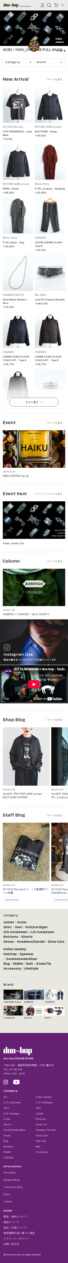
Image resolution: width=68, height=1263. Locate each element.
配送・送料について (15, 1216)
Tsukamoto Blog (12, 1187)
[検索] (49, 5)
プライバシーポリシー (16, 1238)
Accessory (12, 968)
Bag (6, 964)
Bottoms (10, 937)
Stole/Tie (43, 964)
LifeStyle (31, 968)
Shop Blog (9, 1172)
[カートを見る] (56, 5)
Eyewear (27, 954)
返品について (11, 1222)
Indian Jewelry (14, 949)
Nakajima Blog (11, 1179)
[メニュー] (63, 5)
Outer (22, 922)
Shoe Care (56, 942)
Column (7, 1201)
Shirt (7, 927)
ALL (5, 1096)
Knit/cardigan (36, 927)
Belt (29, 964)
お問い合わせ (11, 1244)
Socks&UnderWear (21, 959)
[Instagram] (5, 1082)
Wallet (18, 964)
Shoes (8, 942)
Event (6, 1194)
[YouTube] (16, 1082)
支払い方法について (15, 1227)
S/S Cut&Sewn (15, 932)
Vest (18, 927)
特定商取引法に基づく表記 (19, 1233)
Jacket (8, 922)
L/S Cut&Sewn (42, 932)
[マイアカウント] (42, 5)
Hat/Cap (10, 954)
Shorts (27, 937)
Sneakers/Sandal (31, 942)
